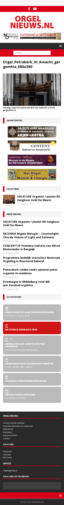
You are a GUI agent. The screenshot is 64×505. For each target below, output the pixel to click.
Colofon (6, 438)
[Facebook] (29, 9)
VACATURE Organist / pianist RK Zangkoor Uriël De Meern (38, 198)
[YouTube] (35, 9)
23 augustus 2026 (12, 241)
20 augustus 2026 (12, 253)
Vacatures (13, 188)
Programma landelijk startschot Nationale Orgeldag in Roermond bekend (31, 259)
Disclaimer (7, 432)
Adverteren (8, 429)
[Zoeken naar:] (32, 52)
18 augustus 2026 (12, 277)
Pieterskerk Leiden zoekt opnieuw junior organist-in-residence (30, 271)
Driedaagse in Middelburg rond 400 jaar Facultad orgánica (26, 283)
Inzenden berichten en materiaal (18, 426)
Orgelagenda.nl (10, 470)
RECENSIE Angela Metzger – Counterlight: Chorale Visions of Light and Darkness (31, 235)
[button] (60, 46)
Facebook (7, 451)
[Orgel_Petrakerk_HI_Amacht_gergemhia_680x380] (32, 104)
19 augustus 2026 (12, 265)
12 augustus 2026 (12, 289)
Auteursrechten (10, 435)
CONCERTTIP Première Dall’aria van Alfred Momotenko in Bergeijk (31, 247)
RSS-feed (7, 457)
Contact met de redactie (13, 423)
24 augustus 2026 (26, 204)
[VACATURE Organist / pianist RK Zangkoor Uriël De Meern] (9, 199)
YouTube (7, 454)
